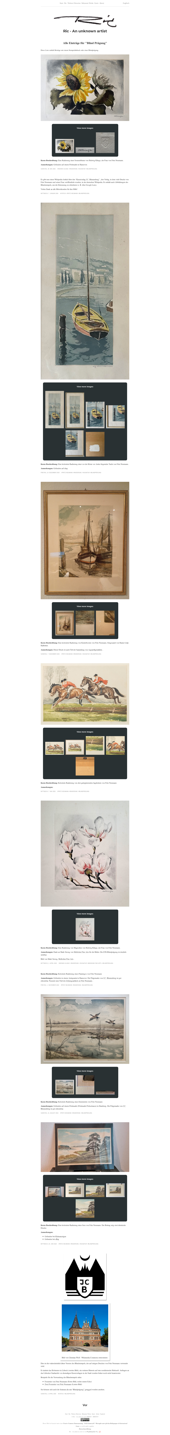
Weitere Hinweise (74, 3)
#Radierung (73, 169)
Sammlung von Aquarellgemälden (89, 649)
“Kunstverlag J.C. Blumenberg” (88, 179)
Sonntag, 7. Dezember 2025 (50, 654)
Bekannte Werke (87, 3)
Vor (85, 1405)
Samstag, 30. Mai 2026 (48, 169)
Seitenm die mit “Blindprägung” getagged (76, 1389)
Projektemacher (91, 1432)
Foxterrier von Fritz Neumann (56, 1381)
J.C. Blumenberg (109, 978)
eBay (57, 1239)
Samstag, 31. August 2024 (49, 1113)
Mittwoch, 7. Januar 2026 (49, 193)
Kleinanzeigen (60, 1236)
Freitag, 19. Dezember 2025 (50, 472)
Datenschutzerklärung (85, 1429)
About (101, 3)
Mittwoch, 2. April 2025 (49, 963)
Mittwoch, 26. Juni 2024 (49, 1244)
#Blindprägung (91, 169)
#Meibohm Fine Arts (95, 963)
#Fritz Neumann (72, 193)
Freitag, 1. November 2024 (50, 985)
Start (61, 3)
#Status (63, 193)
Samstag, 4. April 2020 (48, 1394)
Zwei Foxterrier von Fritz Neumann (58, 1384)
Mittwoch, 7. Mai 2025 (48, 791)
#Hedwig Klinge (62, 169)
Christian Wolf (74, 1357)
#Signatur (81, 169)
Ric (65, 3)
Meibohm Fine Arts (81, 952)
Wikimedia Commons (89, 1357)
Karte (96, 3)
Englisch (126, 3)
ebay (66, 468)
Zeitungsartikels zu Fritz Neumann (79, 981)
